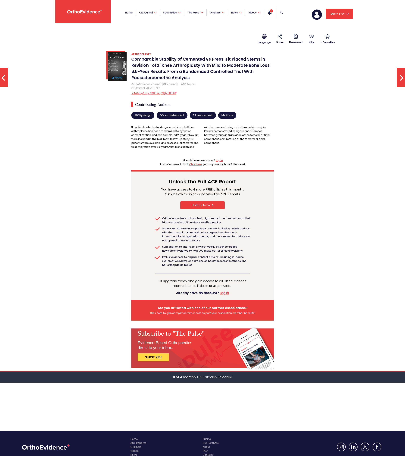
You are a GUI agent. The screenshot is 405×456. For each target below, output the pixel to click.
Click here (195, 164)
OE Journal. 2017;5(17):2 (145, 88)
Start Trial (338, 14)
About (206, 447)
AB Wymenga (142, 115)
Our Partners (210, 443)
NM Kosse (227, 115)
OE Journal (146, 12)
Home (129, 12)
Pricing (206, 439)
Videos (134, 451)
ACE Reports (138, 443)
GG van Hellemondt (172, 115)
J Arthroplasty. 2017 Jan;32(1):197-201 (153, 93)
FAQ (205, 451)
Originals (135, 447)
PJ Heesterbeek (203, 115)
